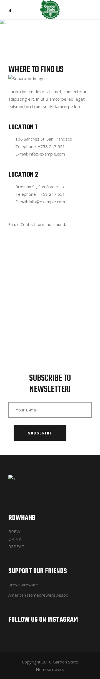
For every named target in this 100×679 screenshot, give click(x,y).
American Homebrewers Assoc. (38, 595)
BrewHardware (23, 585)
